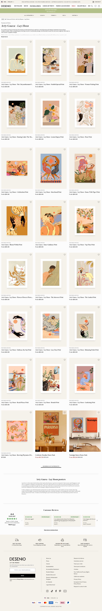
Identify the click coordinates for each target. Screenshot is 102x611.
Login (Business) (50, 584)
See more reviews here (51, 530)
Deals (73, 6)
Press (47, 561)
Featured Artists (11, 19)
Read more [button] (4, 36)
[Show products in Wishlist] (95, 6)
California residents (79, 576)
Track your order (78, 564)
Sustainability (49, 566)
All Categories (28, 15)
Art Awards (49, 582)
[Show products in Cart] (99, 6)
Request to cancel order (80, 586)
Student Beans (50, 572)
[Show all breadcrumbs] (3, 19)
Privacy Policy (20, 579)
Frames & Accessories (63, 6)
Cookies (76, 569)
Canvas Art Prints (48, 6)
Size (64, 15)
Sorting (74, 15)
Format (53, 15)
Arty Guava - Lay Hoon (23, 19)
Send (22, 575)
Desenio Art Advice (79, 558)
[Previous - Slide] (22, 520)
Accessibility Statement (52, 569)
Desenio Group (55, 606)
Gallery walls (81, 6)
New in (26, 6)
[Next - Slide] (97, 520)
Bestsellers (18, 6)
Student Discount (51, 574)
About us (48, 558)
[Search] (92, 6)
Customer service (78, 561)
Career (48, 564)
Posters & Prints (35, 6)
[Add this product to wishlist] (31, 42)
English (10, 2)
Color (42, 15)
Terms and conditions (79, 566)
